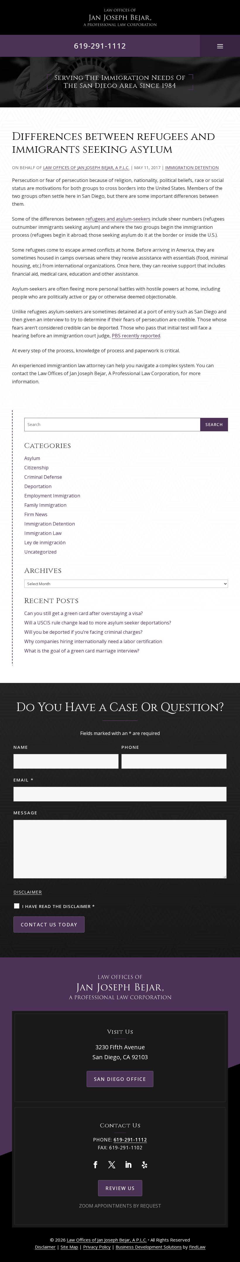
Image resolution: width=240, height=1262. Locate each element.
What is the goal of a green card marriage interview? (81, 651)
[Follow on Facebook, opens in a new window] (95, 1165)
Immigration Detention (192, 167)
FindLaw (197, 1247)
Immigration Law (42, 533)
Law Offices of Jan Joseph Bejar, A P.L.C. (86, 167)
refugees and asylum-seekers (117, 219)
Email (23, 780)
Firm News (35, 514)
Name (20, 747)
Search (214, 424)
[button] (220, 46)
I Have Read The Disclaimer (58, 906)
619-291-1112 (100, 45)
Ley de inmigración (45, 542)
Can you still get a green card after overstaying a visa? (83, 613)
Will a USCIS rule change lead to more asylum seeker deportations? (97, 622)
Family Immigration (45, 505)
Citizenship (36, 467)
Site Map (69, 1247)
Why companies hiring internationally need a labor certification (93, 641)
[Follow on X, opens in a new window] (112, 1165)
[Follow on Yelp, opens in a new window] (145, 1165)
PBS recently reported (136, 335)
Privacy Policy (97, 1247)
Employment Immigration (52, 495)
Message (25, 812)
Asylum (32, 458)
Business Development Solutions (149, 1247)
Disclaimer (27, 892)
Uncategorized (40, 552)
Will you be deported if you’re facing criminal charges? (83, 632)
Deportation (38, 486)
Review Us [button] (120, 1188)
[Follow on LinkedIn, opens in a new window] (128, 1165)
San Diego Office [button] (120, 1079)
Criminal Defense (43, 477)
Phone (130, 747)
